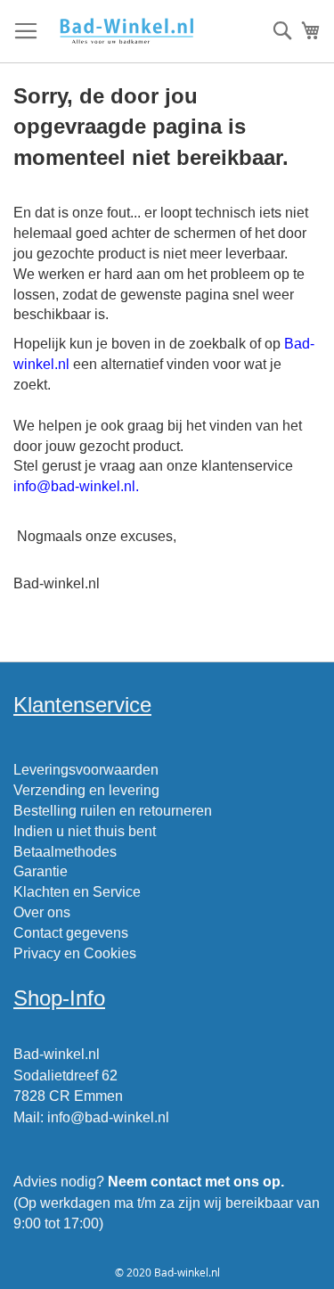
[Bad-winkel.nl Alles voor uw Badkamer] (126, 31)
